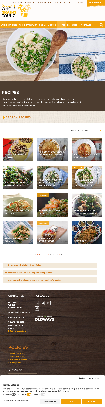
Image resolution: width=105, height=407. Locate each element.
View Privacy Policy (16, 353)
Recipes (61, 25)
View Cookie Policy (16, 356)
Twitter (43, 303)
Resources (72, 25)
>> (75, 254)
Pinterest (37, 308)
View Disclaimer (15, 362)
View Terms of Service (17, 359)
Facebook (37, 303)
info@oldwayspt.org (17, 331)
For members (96, 3)
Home (4, 86)
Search (101, 24)
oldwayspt (44, 318)
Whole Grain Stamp (28, 25)
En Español (30, 3)
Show (73, 130)
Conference (17, 3)
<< (30, 254)
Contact (71, 3)
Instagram (49, 303)
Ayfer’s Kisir (80, 241)
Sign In (80, 3)
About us (42, 3)
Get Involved (85, 25)
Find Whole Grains (47, 25)
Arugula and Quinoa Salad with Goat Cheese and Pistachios (51, 182)
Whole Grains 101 (9, 25)
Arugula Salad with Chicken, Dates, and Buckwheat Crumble (84, 182)
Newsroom (60, 3)
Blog (50, 3)
